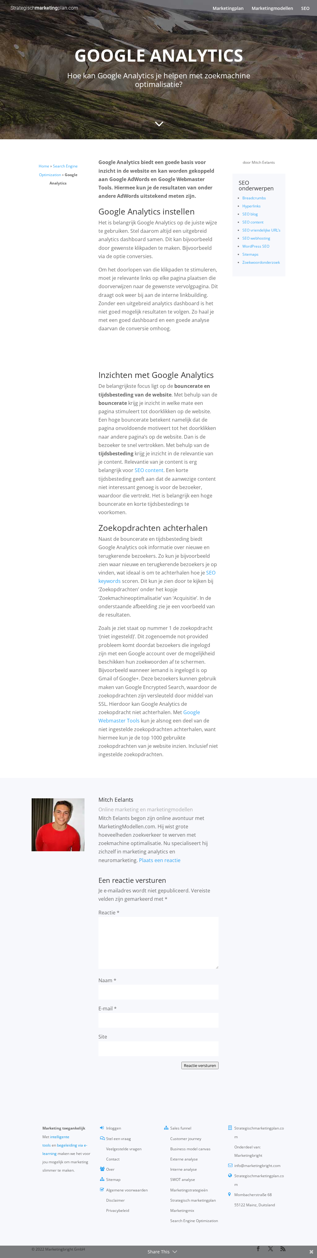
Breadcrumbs (254, 198)
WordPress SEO (255, 246)
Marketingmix (182, 1210)
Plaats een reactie (159, 860)
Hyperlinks (251, 206)
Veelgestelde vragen (123, 1149)
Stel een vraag (118, 1138)
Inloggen (113, 1128)
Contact (112, 1159)
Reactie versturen (200, 1065)
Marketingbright (248, 1155)
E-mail (107, 1008)
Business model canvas (190, 1149)
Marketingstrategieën (189, 1190)
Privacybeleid (117, 1210)
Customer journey (185, 1138)
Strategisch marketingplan (193, 1200)
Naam (107, 980)
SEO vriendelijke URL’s (261, 230)
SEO (305, 8)
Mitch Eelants (263, 162)
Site (102, 1036)
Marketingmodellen (272, 8)
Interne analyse (183, 1169)
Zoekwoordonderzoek (261, 262)
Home (44, 166)
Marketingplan (228, 8)
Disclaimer (115, 1200)
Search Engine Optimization (194, 1220)
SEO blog (250, 214)
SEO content (252, 222)
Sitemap (113, 1179)
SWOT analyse (182, 1179)
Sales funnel (180, 1128)
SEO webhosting (256, 238)
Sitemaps (250, 254)
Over (110, 1169)
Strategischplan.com (44, 8)
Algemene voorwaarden (127, 1190)
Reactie (108, 912)
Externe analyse (184, 1159)
